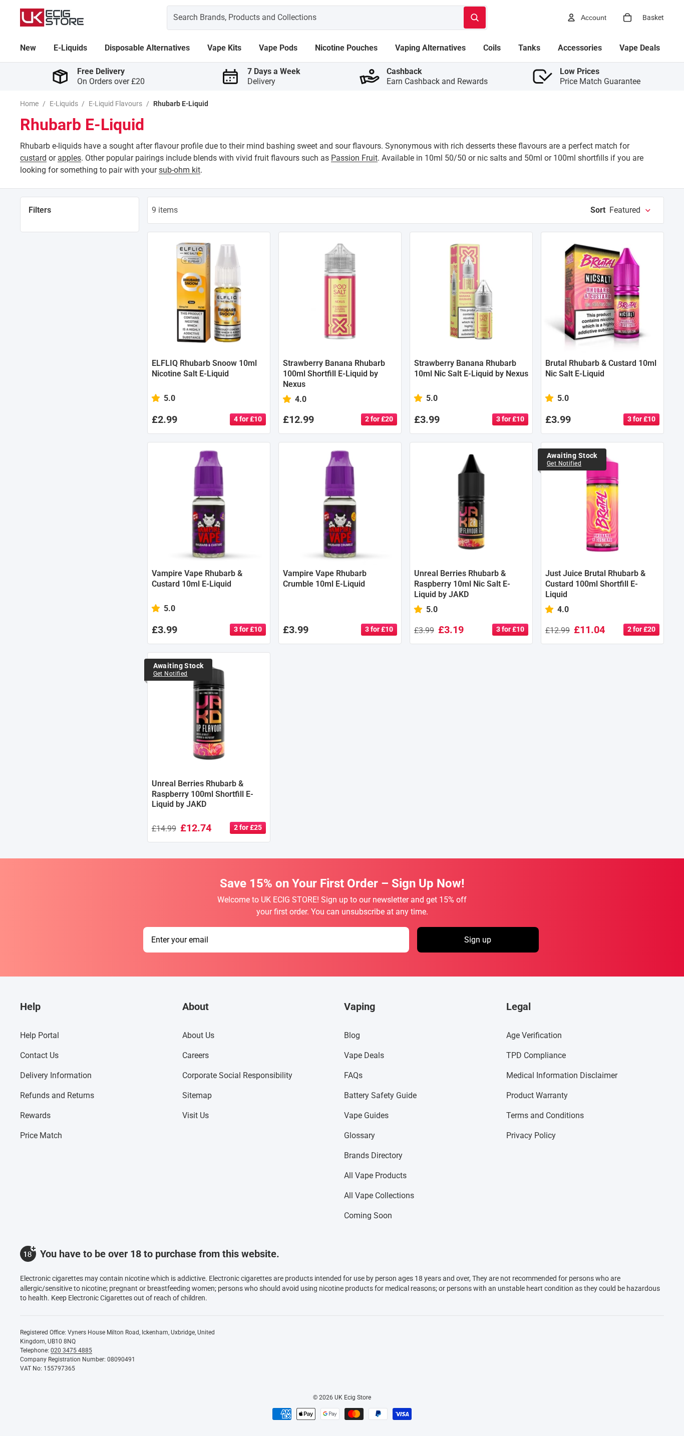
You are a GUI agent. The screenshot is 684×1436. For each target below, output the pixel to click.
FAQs (353, 1075)
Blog (352, 1035)
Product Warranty (537, 1095)
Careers (195, 1055)
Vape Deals (364, 1055)
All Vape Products (375, 1175)
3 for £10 (510, 419)
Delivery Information (56, 1075)
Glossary (359, 1135)
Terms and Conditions (545, 1115)
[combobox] (303, 17)
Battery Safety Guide (380, 1095)
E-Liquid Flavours (115, 104)
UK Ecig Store (352, 1397)
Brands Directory (373, 1155)
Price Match (41, 1135)
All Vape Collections (379, 1195)
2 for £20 (379, 419)
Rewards (35, 1115)
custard (33, 158)
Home (29, 104)
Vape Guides (366, 1115)
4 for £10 (248, 419)
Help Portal (39, 1035)
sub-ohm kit (179, 170)
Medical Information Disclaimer (561, 1075)
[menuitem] (28, 48)
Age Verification (534, 1035)
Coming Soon (368, 1215)
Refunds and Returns (57, 1095)
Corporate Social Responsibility (237, 1075)
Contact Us (39, 1055)
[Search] (475, 18)
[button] (620, 210)
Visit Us (195, 1115)
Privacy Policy (531, 1135)
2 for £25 (248, 827)
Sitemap (197, 1095)
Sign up (477, 939)
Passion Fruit (354, 158)
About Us (198, 1035)
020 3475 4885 (71, 1350)
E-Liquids (64, 104)
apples (69, 158)
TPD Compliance (536, 1055)
